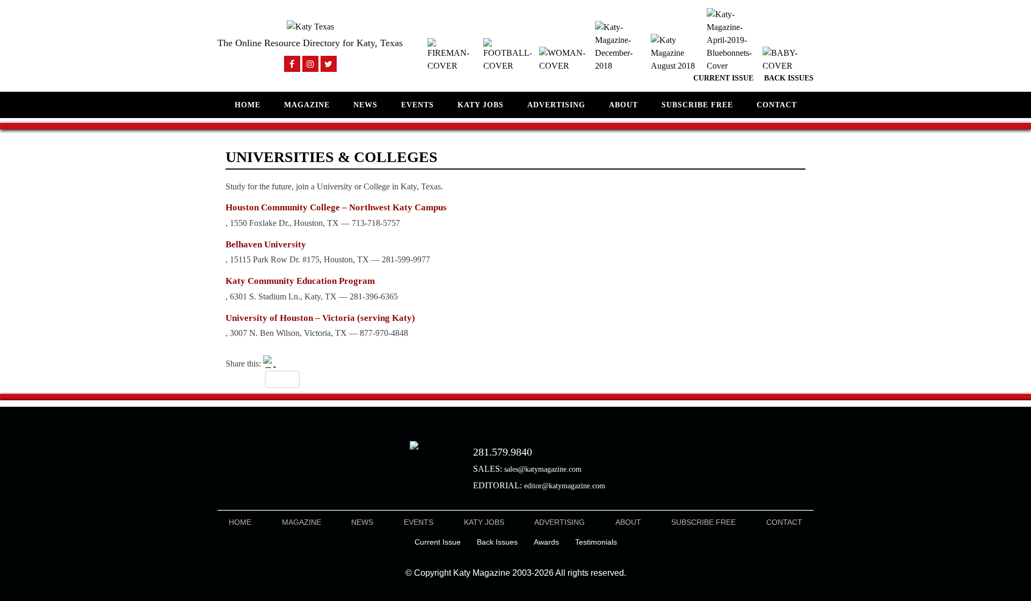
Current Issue (723, 78)
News (365, 105)
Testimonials (596, 542)
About (623, 105)
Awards (546, 542)
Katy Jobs (481, 105)
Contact (777, 105)
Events (417, 105)
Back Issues (789, 78)
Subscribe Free (697, 105)
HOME (247, 105)
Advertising (556, 105)
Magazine (307, 105)
